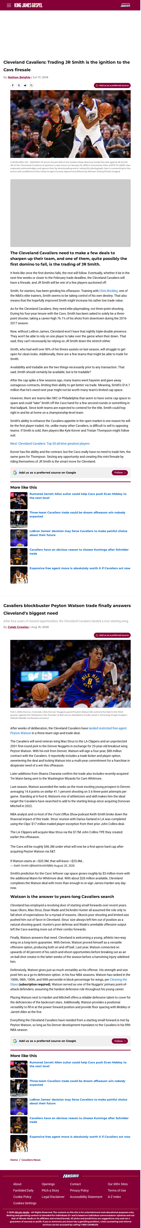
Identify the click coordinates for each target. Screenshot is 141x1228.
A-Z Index (114, 1197)
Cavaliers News (30, 1159)
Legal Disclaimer (53, 1197)
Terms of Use (117, 1190)
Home (14, 1159)
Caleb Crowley (18, 627)
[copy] (31, 85)
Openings (48, 1184)
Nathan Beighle (19, 77)
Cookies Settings (24, 1203)
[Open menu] (9, 5)
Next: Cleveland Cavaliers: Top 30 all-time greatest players (50, 443)
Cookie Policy (22, 1197)
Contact (75, 1184)
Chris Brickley (108, 291)
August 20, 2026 (64, 865)
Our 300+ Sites (118, 1184)
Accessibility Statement (86, 1197)
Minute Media (22, 1212)
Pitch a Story (50, 1190)
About (17, 1184)
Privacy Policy (79, 1190)
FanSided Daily (23, 1190)
